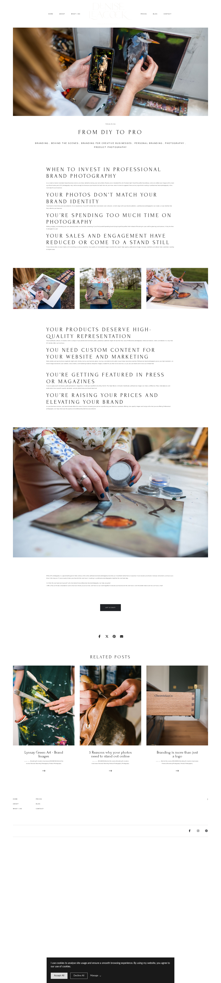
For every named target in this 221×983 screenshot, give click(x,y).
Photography (174, 143)
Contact (167, 14)
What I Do (75, 14)
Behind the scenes (65, 143)
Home (50, 14)
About (62, 14)
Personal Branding (148, 143)
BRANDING (42, 143)
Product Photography (110, 147)
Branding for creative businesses (106, 143)
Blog (155, 14)
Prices (144, 14)
